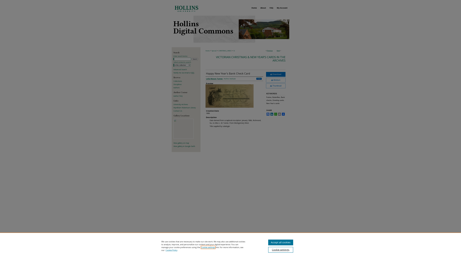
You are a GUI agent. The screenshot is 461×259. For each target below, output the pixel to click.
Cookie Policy (171, 250)
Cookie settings (208, 247)
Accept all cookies (281, 242)
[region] (230, 246)
